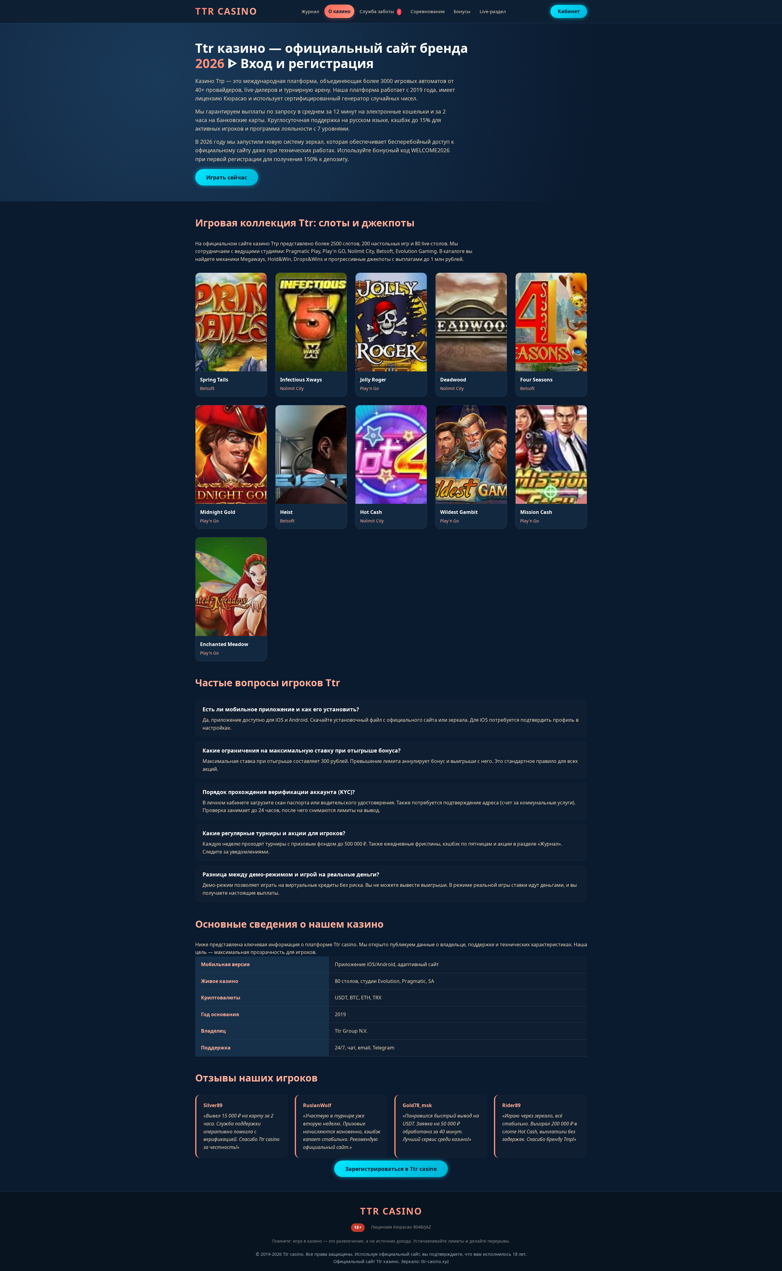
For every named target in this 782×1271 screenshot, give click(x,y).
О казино (339, 11)
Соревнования (427, 11)
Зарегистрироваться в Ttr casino (391, 1168)
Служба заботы (380, 11)
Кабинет (569, 11)
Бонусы (462, 11)
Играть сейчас (226, 177)
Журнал (310, 11)
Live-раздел (493, 11)
